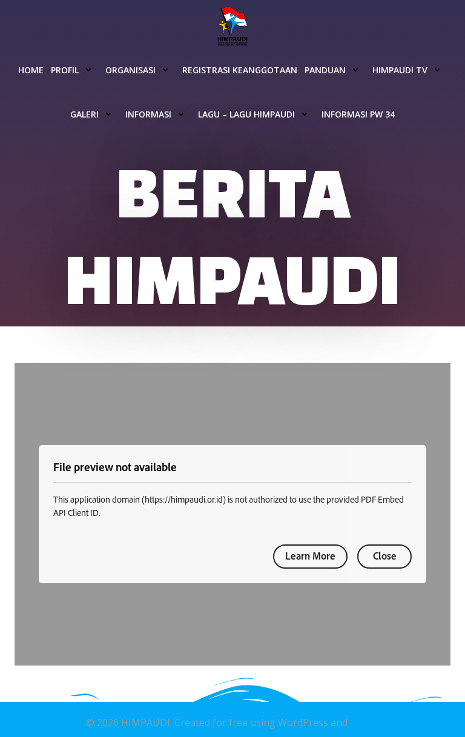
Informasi (148, 114)
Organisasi (130, 70)
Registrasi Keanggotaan (239, 70)
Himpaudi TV (399, 70)
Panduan (325, 70)
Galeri (84, 114)
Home (31, 70)
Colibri (365, 722)
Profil (65, 70)
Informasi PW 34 (358, 114)
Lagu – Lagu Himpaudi (246, 114)
